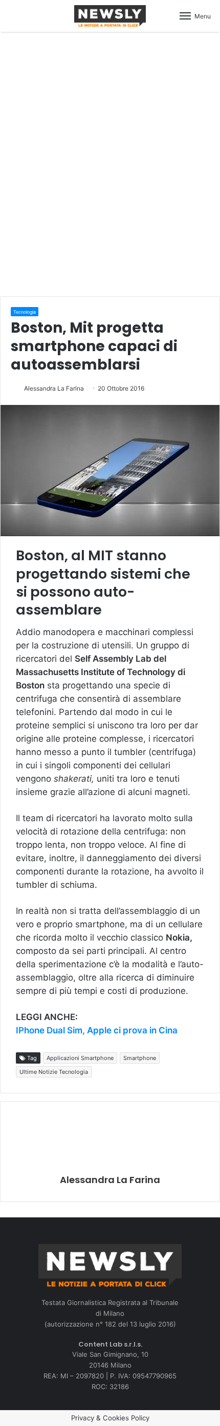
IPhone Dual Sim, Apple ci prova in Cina (97, 1030)
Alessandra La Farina (54, 388)
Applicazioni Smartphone (80, 1058)
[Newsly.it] (110, 16)
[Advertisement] (110, 162)
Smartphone (139, 1058)
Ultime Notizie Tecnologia (53, 1071)
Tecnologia (24, 312)
